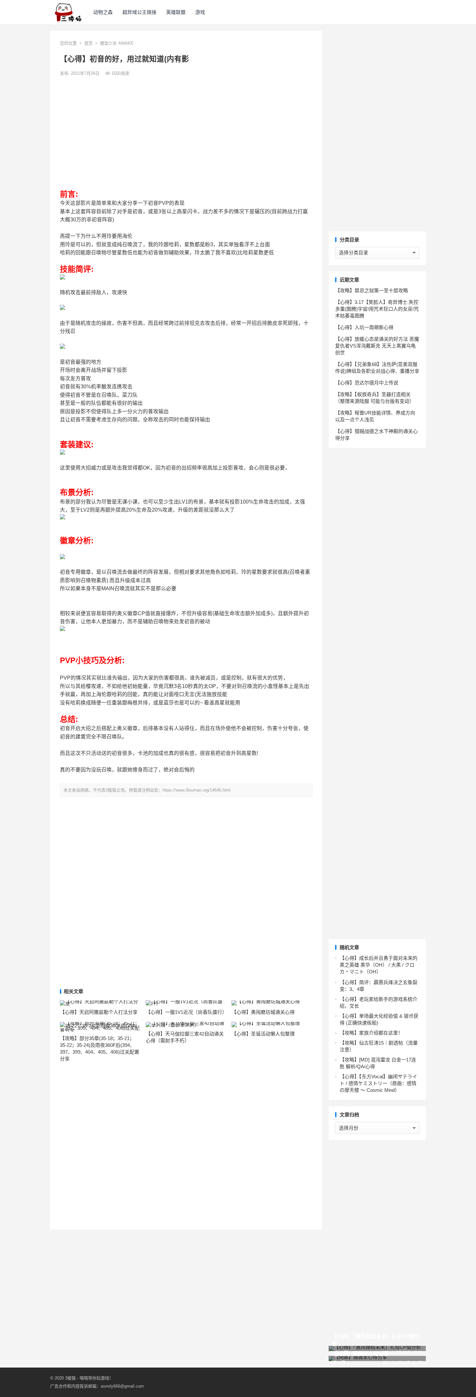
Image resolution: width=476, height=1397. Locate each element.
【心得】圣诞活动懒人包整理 (263, 1034)
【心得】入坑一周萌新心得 (364, 327)
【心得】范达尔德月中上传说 (366, 382)
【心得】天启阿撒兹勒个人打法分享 (99, 1012)
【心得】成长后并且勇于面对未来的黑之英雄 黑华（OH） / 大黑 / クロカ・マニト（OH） (378, 964)
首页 (88, 43)
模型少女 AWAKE (117, 43)
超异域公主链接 (139, 12)
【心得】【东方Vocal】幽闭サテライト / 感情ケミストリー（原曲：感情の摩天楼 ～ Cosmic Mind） (378, 1083)
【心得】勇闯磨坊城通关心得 (263, 1012)
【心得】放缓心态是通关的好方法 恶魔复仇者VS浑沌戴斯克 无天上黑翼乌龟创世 (377, 345)
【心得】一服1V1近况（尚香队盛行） (186, 1012)
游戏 (200, 12)
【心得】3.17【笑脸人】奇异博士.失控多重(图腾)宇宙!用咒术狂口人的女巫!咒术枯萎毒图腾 (377, 308)
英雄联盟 (176, 12)
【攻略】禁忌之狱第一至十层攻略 (371, 290)
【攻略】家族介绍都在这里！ (371, 1033)
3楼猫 (70, 1378)
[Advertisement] (186, 128)
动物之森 (103, 12)
